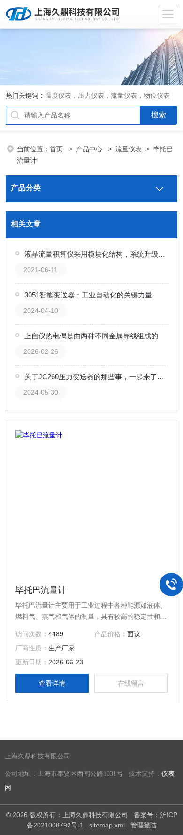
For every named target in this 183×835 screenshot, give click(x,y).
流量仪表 (128, 149)
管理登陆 (143, 825)
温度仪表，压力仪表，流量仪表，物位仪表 (107, 95)
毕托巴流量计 (40, 590)
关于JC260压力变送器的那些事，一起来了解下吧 (96, 377)
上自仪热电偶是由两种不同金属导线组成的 (91, 336)
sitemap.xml (107, 825)
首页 (57, 149)
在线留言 (131, 683)
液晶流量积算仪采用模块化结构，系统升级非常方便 (96, 254)
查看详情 (52, 683)
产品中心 (90, 149)
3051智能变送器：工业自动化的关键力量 (88, 295)
